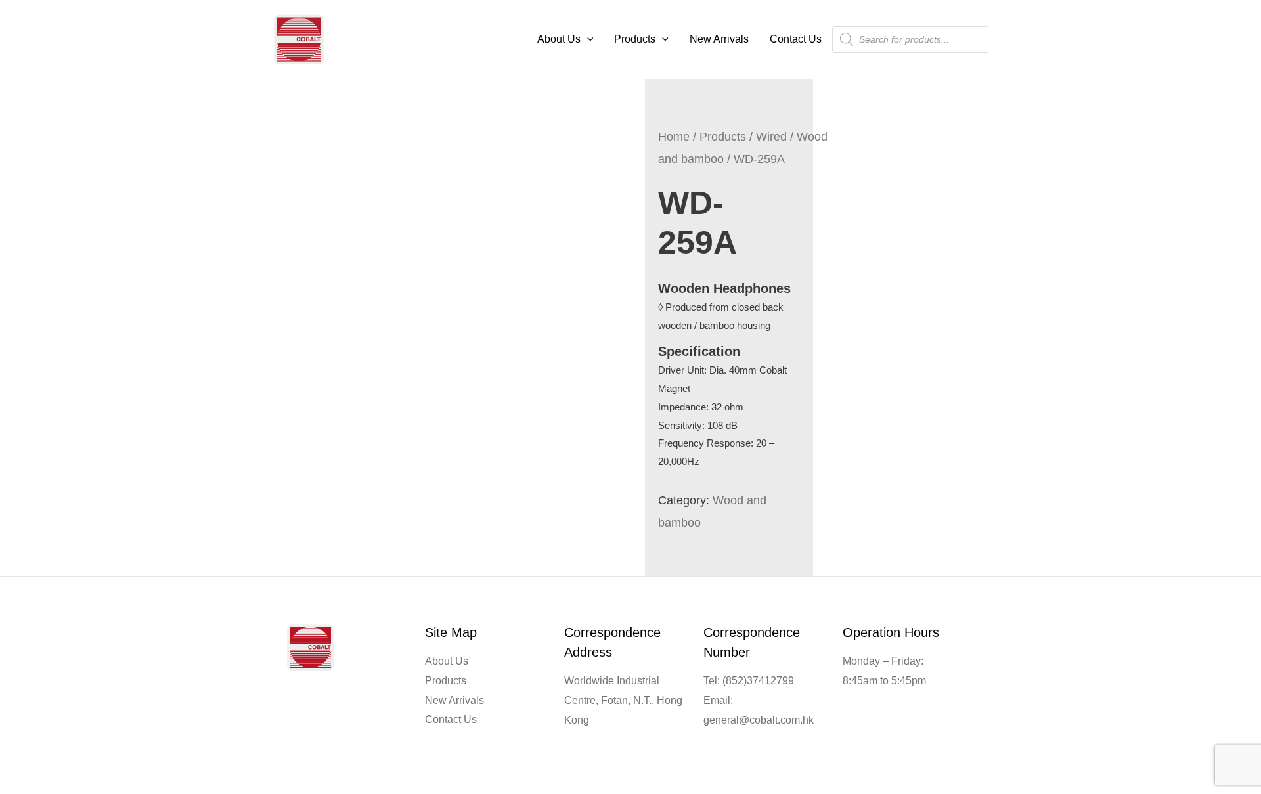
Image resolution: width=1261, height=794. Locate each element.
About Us (559, 39)
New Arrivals (719, 39)
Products (634, 39)
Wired (771, 136)
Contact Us (796, 39)
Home (674, 136)
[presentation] (587, 39)
